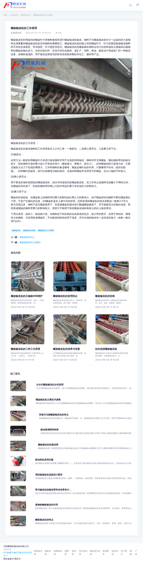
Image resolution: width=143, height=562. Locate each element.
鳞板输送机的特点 (44, 519)
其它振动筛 (83, 552)
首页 (5, 15)
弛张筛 (74, 552)
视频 (131, 552)
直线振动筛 (38, 552)
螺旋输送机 (16, 230)
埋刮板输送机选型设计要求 (48, 474)
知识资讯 (14, 15)
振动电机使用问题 (44, 459)
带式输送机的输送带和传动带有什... (53, 489)
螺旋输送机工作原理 (46, 230)
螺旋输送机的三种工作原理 (25, 348)
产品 (136, 552)
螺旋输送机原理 (29, 230)
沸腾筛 (67, 552)
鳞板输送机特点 (27, 237)
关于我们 (124, 552)
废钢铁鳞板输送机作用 (46, 504)
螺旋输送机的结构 (105, 296)
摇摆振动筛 (58, 552)
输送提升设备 (95, 552)
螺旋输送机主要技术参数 (48, 399)
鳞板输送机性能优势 (48, 444)
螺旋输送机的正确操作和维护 (27, 296)
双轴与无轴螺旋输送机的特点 (54, 414)
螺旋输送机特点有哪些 (30, 242)
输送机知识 (26, 15)
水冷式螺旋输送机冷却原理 (49, 384)
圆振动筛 (48, 552)
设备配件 (106, 552)
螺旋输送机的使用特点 (65, 296)
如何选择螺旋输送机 (106, 348)
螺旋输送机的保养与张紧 (66, 348)
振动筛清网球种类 (49, 429)
